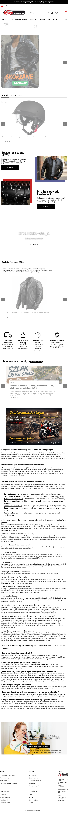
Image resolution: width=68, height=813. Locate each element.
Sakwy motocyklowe (12, 513)
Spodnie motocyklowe (13, 506)
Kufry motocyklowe (12, 508)
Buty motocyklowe (11, 494)
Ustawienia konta (5, 802)
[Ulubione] (56, 12)
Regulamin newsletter (35, 786)
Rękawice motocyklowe (13, 499)
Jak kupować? (33, 775)
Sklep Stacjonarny (34, 800)
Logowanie (3, 794)
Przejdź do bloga (35, 362)
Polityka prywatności (35, 780)
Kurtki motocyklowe (12, 501)
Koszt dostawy (4, 780)
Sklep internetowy (32, 810)
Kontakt (31, 797)
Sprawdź (34, 244)
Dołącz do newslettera (38, 747)
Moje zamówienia (5, 797)
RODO (31, 802)
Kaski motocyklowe (12, 496)
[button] (52, 12)
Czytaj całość (13, 397)
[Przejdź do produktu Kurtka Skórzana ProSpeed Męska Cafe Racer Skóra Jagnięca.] (29, 293)
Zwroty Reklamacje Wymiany (8, 783)
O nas (30, 794)
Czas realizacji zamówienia (7, 775)
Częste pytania (33, 778)
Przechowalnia (4, 800)
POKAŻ (9, 167)
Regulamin (46, 750)
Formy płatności (4, 778)
